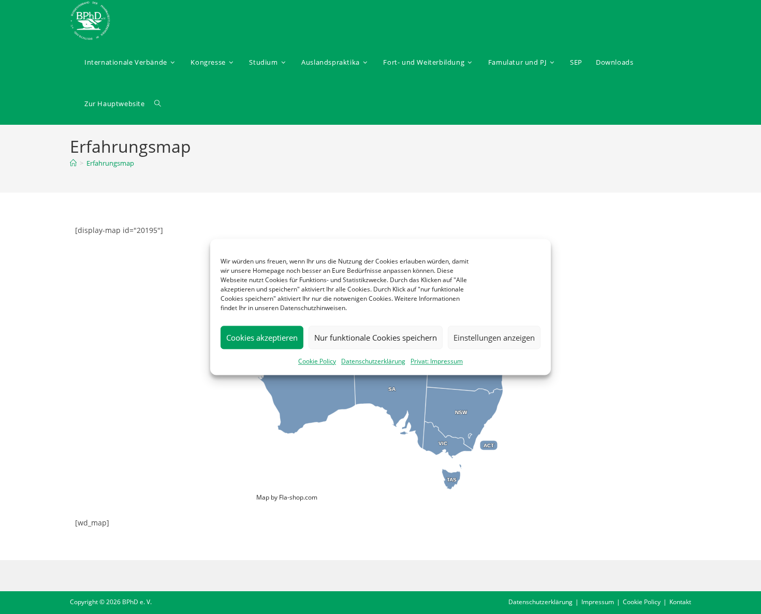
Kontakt (680, 601)
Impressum (597, 601)
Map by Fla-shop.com (286, 497)
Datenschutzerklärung (373, 361)
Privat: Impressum (437, 361)
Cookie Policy (317, 361)
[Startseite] (73, 163)
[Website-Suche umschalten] (158, 103)
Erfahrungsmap (110, 163)
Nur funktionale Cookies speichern (375, 337)
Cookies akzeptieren (262, 337)
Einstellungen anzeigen (494, 337)
